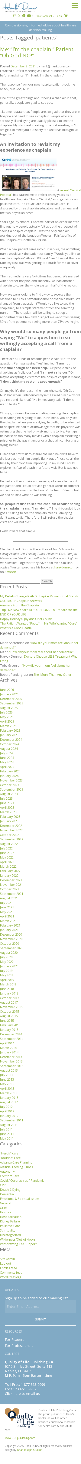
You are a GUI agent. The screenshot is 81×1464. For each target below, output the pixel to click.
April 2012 (7, 1111)
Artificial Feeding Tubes (16, 1167)
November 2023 (11, 780)
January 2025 (9, 735)
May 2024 (7, 762)
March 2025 (8, 726)
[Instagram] (14, 16)
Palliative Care (10, 1226)
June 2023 (7, 803)
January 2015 (9, 1030)
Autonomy (7, 1171)
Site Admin (7, 1259)
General (5, 1203)
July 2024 (6, 753)
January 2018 (9, 993)
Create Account (44, 16)
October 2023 (9, 785)
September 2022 (11, 839)
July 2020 (6, 957)
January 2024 (9, 776)
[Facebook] (23, 16)
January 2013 (9, 1098)
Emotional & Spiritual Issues (20, 1199)
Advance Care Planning (16, 1162)
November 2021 (11, 885)
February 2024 (10, 771)
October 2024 (9, 744)
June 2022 (7, 853)
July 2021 (6, 903)
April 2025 (7, 721)
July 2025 (6, 712)
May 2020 (7, 962)
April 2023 (7, 807)
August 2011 (9, 1125)
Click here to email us (22, 1393)
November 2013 (11, 1061)
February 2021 (10, 925)
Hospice (5, 1212)
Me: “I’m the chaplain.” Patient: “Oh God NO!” (37, 52)
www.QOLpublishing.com (20, 1438)
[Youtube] (29, 16)
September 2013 (11, 1066)
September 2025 (11, 703)
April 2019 (7, 980)
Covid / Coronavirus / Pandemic (22, 1180)
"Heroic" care (9, 1153)
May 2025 (7, 717)
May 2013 (7, 1084)
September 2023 (11, 789)
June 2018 (7, 989)
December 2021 (11, 880)
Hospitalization (10, 1217)
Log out (5, 1263)
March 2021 (8, 921)
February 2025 (10, 730)
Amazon (10, 572)
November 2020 (11, 939)
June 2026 (7, 690)
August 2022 (9, 844)
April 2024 (7, 767)
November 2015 (11, 1007)
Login (59, 16)
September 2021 (11, 894)
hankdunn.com (64, 567)
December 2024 (11, 739)
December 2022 (11, 826)
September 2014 (11, 1039)
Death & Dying (10, 1190)
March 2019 (8, 984)
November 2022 (11, 830)
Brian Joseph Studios (29, 1450)
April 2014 (7, 1043)
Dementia (7, 1194)
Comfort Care (9, 1176)
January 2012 (9, 1116)
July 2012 (6, 1107)
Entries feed (8, 1268)
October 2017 (9, 998)
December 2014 (11, 1034)
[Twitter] (19, 16)
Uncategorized (10, 1235)
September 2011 (11, 1120)
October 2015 (9, 1011)
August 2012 (9, 1102)
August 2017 (9, 1002)
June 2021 (7, 907)
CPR (3, 1185)
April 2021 (7, 916)
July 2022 (6, 848)
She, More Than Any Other (52, 675)
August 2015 (9, 1016)
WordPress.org (10, 1277)
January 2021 (9, 930)
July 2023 (6, 798)
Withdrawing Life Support (18, 1244)
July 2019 (6, 971)
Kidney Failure (10, 1221)
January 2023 (9, 821)
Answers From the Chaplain (19, 605)
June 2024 (7, 758)
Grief (3, 1208)
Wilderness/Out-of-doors (18, 1239)
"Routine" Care (10, 1158)
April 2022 (7, 862)
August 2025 (9, 708)
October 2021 (9, 889)
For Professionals (19, 1345)
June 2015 (7, 1020)
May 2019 (7, 975)
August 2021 (9, 898)
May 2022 (7, 857)
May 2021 (7, 912)
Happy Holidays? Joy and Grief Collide (26, 619)
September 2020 (11, 948)
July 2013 (6, 1075)
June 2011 (7, 1134)
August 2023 (9, 794)
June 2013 (7, 1079)
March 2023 (8, 812)
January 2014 (9, 1052)
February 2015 (10, 1025)
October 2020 (9, 943)
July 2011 (6, 1129)
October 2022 (9, 835)
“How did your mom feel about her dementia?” (41, 652)
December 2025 (11, 699)
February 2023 (10, 817)
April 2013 (7, 1088)
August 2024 (9, 749)
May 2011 (7, 1138)
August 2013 (9, 1070)
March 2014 (8, 1048)
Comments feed (11, 1272)
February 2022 (10, 871)
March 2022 (8, 866)
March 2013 (8, 1093)
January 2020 (9, 966)
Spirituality (7, 1230)
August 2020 (9, 953)
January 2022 (9, 875)
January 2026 (9, 694)
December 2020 (11, 934)
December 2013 (11, 1057)
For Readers (14, 1339)
